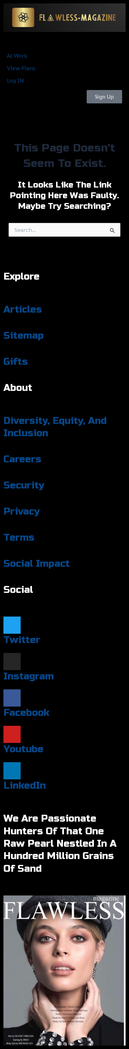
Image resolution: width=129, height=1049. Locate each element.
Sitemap (23, 335)
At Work (17, 55)
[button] (64, 41)
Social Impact (36, 563)
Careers (22, 459)
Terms (18, 537)
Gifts (15, 362)
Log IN (15, 80)
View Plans (21, 68)
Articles (22, 309)
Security (23, 485)
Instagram (28, 676)
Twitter (21, 640)
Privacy (21, 511)
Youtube (23, 749)
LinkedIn (24, 785)
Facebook (26, 713)
